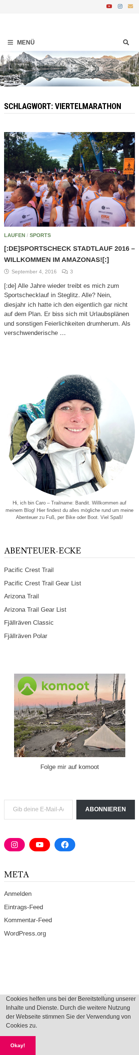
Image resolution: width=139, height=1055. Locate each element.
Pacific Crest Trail (29, 569)
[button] (40, 1026)
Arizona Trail (21, 596)
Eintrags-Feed (23, 907)
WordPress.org (25, 933)
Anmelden (18, 893)
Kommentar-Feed (28, 920)
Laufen (14, 235)
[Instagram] (121, 6)
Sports (40, 235)
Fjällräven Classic (29, 622)
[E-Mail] (130, 6)
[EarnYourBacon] (69, 68)
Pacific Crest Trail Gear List (42, 583)
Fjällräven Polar (25, 636)
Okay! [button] (17, 1045)
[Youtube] (110, 6)
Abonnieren (105, 809)
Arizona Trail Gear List (35, 609)
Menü (25, 42)
